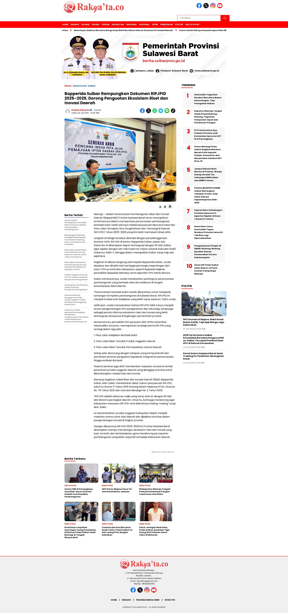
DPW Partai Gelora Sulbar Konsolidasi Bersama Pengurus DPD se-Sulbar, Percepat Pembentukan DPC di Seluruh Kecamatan (203, 339)
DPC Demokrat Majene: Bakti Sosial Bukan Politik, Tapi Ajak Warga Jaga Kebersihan (203, 322)
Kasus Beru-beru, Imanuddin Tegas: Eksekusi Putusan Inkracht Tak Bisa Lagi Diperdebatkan (208, 232)
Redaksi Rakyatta (80, 110)
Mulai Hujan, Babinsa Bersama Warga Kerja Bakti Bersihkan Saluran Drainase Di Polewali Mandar (107, 30)
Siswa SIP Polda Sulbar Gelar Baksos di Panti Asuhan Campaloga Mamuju (206, 269)
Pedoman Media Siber (147, 599)
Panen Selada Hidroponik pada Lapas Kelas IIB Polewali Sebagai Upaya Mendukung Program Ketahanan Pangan (220, 30)
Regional (144, 24)
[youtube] (220, 7)
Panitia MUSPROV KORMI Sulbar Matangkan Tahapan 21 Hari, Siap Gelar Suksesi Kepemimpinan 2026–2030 (207, 195)
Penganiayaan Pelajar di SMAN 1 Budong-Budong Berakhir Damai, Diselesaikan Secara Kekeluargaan (207, 251)
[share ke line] (168, 112)
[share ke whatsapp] (155, 112)
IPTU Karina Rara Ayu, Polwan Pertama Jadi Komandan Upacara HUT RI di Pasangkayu (207, 135)
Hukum (105, 24)
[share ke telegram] (161, 112)
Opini (155, 24)
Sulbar (85, 24)
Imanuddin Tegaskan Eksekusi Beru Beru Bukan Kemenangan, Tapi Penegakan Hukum (207, 99)
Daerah (75, 24)
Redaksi (126, 599)
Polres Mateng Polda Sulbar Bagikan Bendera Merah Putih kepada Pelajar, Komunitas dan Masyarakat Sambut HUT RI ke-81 (208, 154)
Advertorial (79, 85)
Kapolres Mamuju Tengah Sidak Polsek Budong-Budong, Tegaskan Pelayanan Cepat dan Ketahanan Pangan (208, 117)
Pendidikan (166, 24)
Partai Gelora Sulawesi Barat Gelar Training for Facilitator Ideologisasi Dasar (203, 356)
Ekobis (95, 24)
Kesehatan (118, 24)
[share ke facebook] (143, 112)
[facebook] (199, 7)
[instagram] (213, 7)
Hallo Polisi (192, 24)
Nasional (131, 24)
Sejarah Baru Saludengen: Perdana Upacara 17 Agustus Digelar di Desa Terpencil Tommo (208, 214)
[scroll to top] (277, 608)
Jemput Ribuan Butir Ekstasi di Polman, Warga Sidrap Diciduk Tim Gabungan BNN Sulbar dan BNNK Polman (208, 174)
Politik (179, 24)
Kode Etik (170, 599)
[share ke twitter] (149, 112)
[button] (160, 207)
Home (65, 24)
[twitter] (206, 7)
